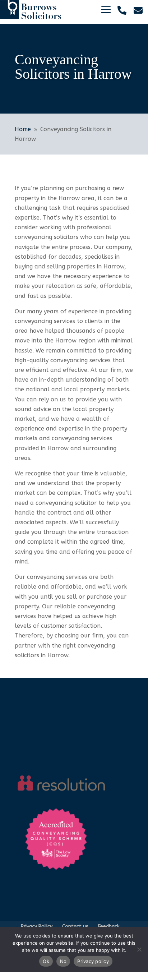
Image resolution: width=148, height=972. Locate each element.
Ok (46, 961)
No (63, 961)
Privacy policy (93, 961)
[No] (139, 949)
